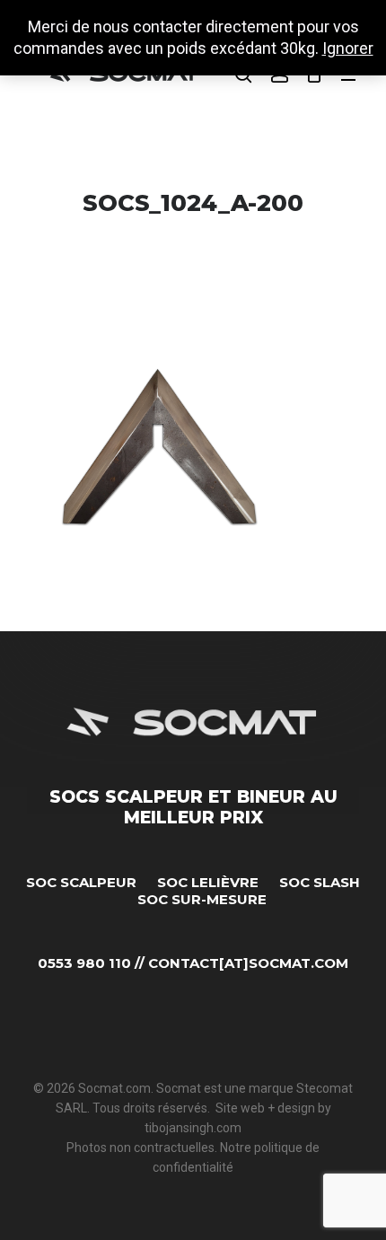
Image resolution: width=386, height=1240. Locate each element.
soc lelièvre (208, 882)
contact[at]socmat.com (248, 963)
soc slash (319, 882)
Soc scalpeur (81, 882)
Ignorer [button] (347, 48)
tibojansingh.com (193, 1128)
